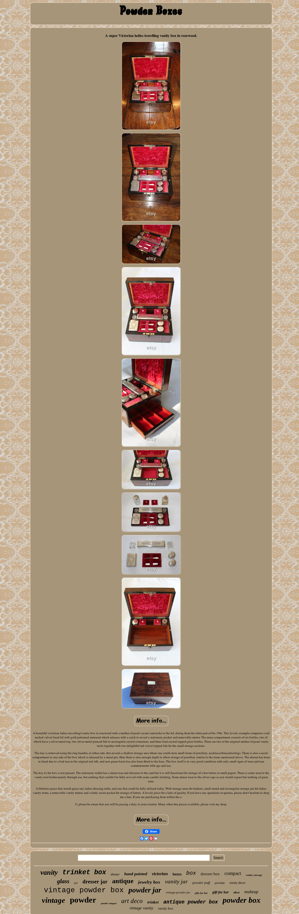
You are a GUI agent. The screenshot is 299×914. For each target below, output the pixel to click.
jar (76, 883)
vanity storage (254, 875)
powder (83, 899)
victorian (160, 873)
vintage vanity (141, 908)
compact (232, 873)
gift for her (220, 892)
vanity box (165, 908)
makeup (251, 891)
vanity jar (176, 881)
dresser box (210, 874)
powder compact (109, 903)
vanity (49, 872)
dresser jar (94, 882)
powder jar (144, 890)
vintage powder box (84, 890)
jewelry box (149, 882)
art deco (132, 900)
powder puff (201, 883)
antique (122, 881)
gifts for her (201, 893)
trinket (153, 902)
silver (236, 892)
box (191, 873)
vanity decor (237, 883)
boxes (177, 874)
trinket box (84, 872)
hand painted (135, 873)
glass (63, 881)
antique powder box (190, 902)
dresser (115, 874)
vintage (53, 900)
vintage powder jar (178, 892)
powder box (241, 900)
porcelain (220, 883)
